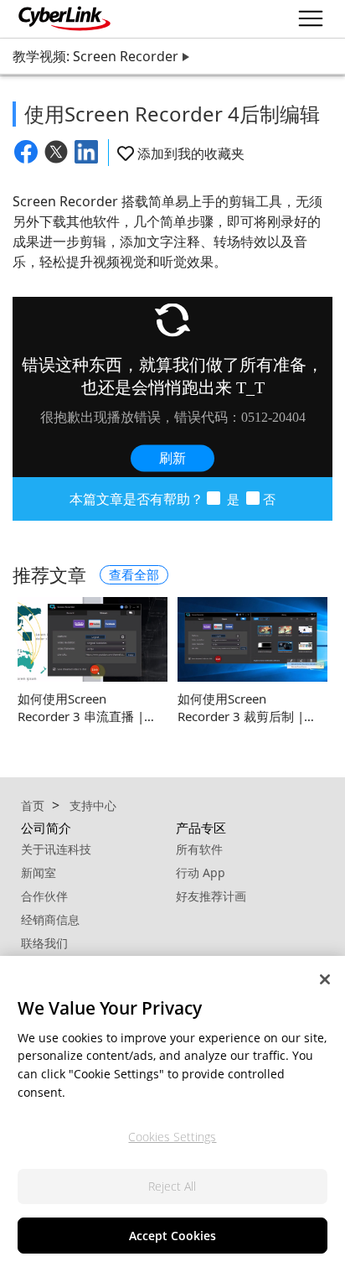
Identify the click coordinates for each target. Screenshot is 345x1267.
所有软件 (199, 849)
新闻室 (38, 872)
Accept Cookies (172, 1236)
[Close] (324, 979)
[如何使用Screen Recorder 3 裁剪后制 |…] (252, 639)
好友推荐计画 (211, 896)
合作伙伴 (44, 896)
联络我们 (44, 943)
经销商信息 (50, 919)
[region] (172, 1111)
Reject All (172, 1186)
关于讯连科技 (56, 849)
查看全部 (134, 574)
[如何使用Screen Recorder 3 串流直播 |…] (92, 639)
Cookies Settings (172, 1137)
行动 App (200, 872)
